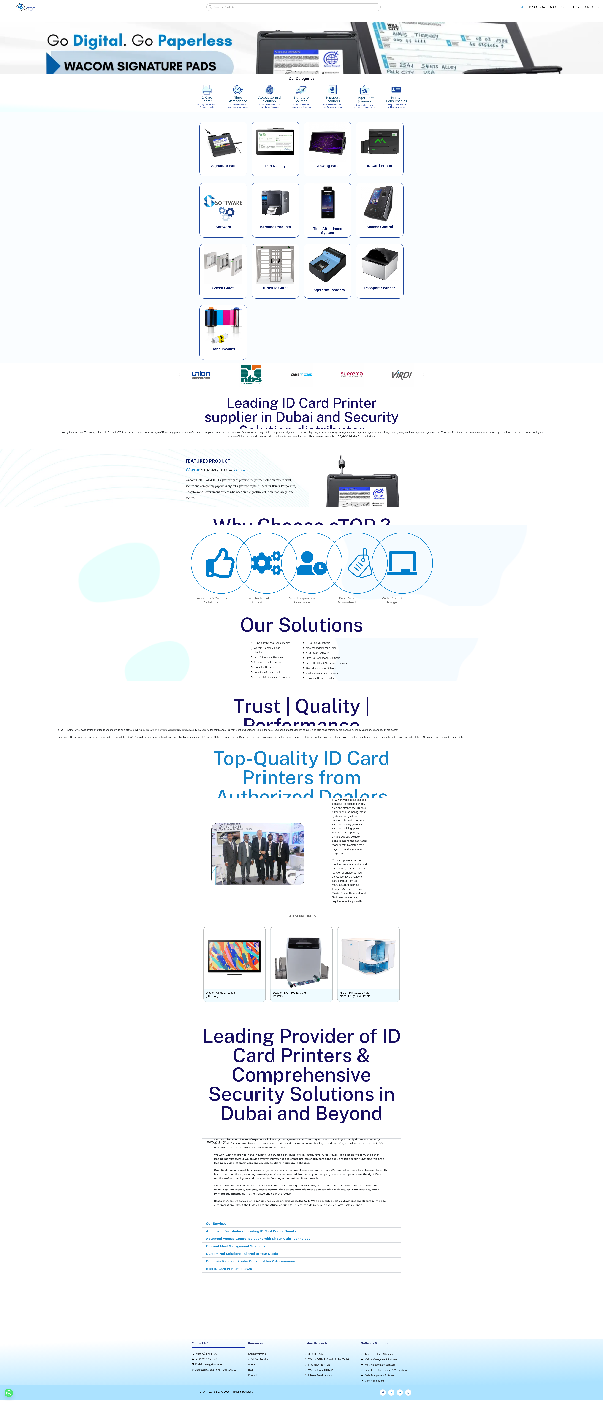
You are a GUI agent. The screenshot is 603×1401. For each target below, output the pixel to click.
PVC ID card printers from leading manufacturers (159, 737)
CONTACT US (591, 6)
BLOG (575, 6)
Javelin (357, 889)
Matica (346, 889)
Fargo (336, 889)
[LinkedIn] (400, 1392)
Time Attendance (238, 99)
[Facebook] (383, 1392)
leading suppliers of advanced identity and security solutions (170, 729)
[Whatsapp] (9, 1393)
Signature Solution (301, 99)
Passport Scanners (333, 99)
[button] (4, 42)
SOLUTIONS (557, 6)
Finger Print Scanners (365, 99)
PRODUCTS (536, 6)
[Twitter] (391, 1392)
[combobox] (293, 7)
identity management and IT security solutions (300, 1139)
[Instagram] (408, 1392)
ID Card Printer (206, 99)
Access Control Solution (269, 99)
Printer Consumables (396, 99)
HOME (520, 6)
